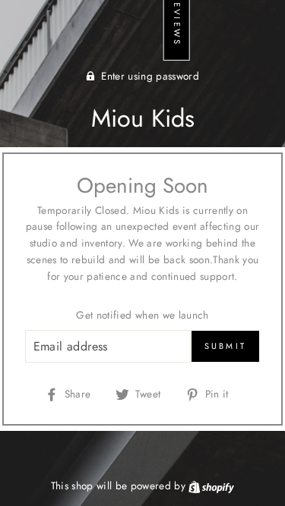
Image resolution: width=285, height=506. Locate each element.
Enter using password (150, 75)
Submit (225, 346)
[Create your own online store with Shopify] (211, 485)
